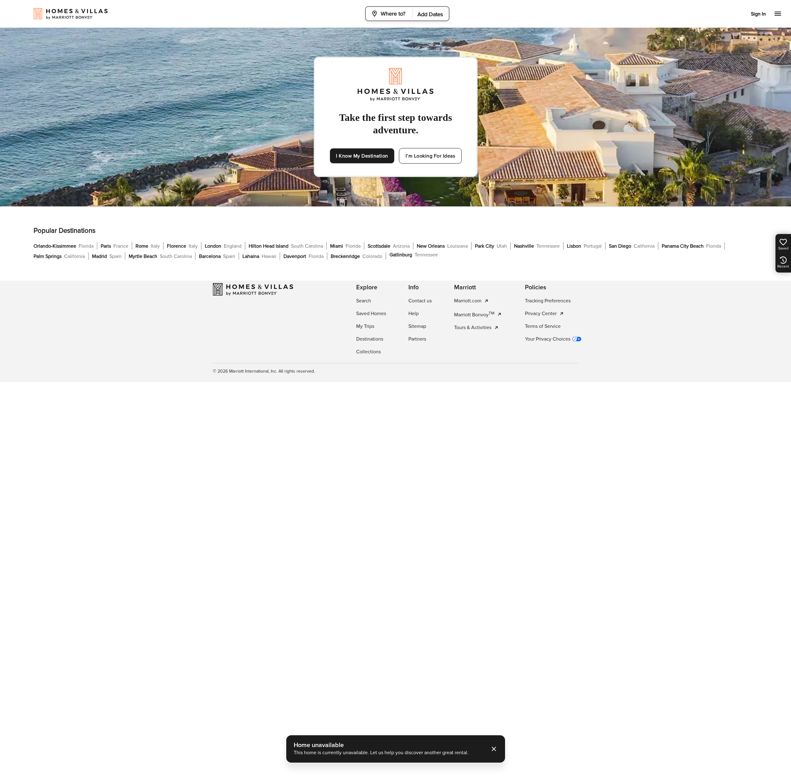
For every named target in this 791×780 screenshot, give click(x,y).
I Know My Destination (362, 156)
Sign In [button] (758, 14)
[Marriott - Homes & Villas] (253, 289)
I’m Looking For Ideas (430, 156)
